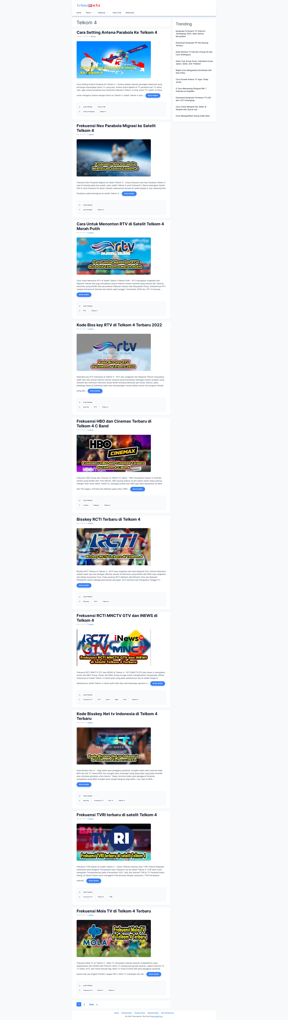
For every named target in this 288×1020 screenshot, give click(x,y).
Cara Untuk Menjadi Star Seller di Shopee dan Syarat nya (191, 108)
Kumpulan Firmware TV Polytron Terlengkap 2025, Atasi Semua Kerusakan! (190, 34)
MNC (116, 699)
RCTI (96, 601)
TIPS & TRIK (101, 107)
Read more (153, 95)
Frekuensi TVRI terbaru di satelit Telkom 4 (117, 814)
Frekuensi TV (88, 699)
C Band (85, 505)
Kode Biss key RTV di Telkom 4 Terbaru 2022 (119, 325)
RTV (84, 311)
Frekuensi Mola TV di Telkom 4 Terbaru (114, 911)
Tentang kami (126, 1013)
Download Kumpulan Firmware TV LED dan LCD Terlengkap (193, 99)
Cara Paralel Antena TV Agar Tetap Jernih (192, 80)
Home (78, 13)
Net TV (110, 800)
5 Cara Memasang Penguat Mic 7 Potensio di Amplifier (191, 89)
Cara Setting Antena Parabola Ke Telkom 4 (117, 32)
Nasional (101, 13)
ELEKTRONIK (87, 107)
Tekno (88, 13)
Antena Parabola (89, 111)
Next (93, 1004)
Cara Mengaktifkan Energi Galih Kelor (193, 116)
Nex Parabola (87, 210)
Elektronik (130, 13)
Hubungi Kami (153, 1013)
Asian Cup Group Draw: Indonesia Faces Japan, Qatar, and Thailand (194, 62)
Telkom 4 (103, 111)
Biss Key (86, 407)
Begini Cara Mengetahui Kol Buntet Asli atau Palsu (193, 71)
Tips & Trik (116, 13)
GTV (99, 699)
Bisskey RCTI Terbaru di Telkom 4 (108, 519)
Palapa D (96, 505)
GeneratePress (157, 1016)
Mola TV (100, 990)
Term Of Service (167, 1013)
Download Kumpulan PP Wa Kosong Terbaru (192, 44)
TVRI (110, 897)
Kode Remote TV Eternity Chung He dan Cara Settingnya (194, 53)
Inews (108, 699)
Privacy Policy (139, 1013)
